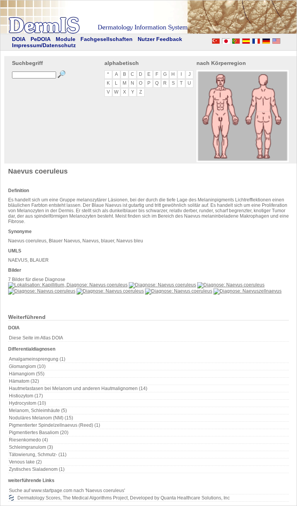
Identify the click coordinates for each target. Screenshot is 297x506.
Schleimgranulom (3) (31, 447)
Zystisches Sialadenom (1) (37, 469)
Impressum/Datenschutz (44, 45)
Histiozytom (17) (26, 396)
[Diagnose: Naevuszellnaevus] (247, 291)
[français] (256, 40)
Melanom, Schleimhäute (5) (38, 410)
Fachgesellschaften (106, 39)
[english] (283, 40)
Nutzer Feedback (160, 39)
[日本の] (226, 40)
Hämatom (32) (24, 381)
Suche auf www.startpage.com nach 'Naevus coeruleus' (67, 490)
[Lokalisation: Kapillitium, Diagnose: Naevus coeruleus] (68, 285)
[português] (236, 40)
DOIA (19, 39)
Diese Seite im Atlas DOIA (36, 338)
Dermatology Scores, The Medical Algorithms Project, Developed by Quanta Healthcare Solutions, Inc (123, 498)
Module (65, 39)
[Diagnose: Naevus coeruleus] (162, 285)
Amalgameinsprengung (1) (37, 359)
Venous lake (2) (25, 462)
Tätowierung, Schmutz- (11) (38, 454)
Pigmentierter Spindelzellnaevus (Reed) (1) (54, 425)
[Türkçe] (216, 40)
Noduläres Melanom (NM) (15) (41, 418)
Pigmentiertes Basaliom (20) (38, 432)
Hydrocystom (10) (27, 403)
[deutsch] (266, 40)
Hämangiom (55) (26, 374)
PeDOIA (41, 39)
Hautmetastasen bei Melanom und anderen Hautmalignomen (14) (78, 388)
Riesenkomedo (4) (28, 440)
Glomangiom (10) (27, 366)
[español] (246, 40)
